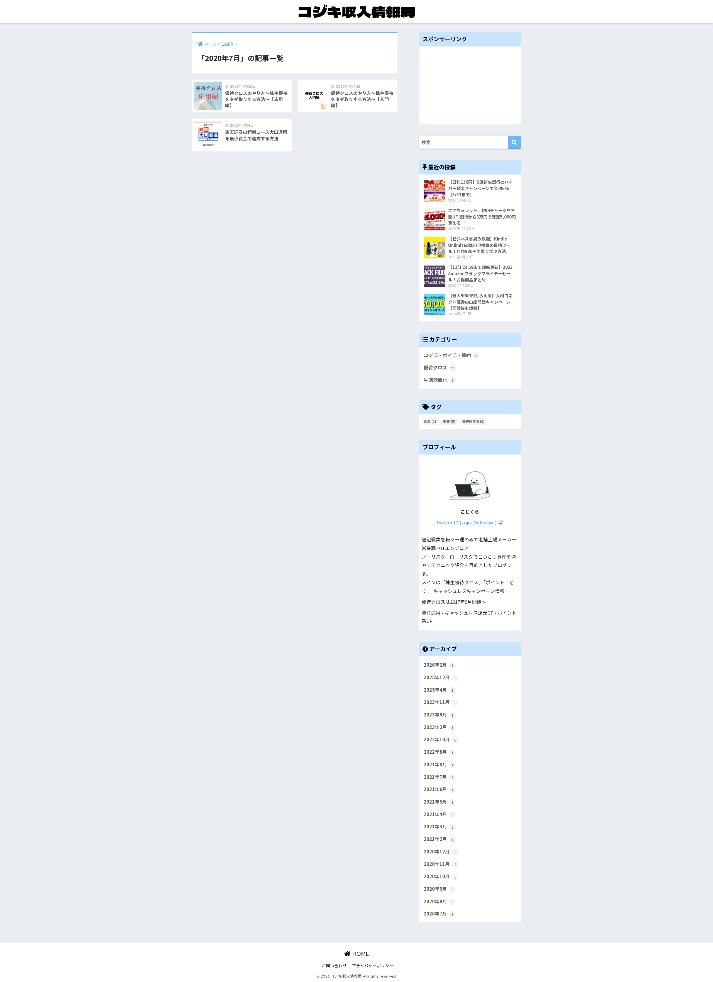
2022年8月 (438, 751)
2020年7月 (438, 913)
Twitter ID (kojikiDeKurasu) (466, 522)
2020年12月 (440, 851)
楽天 (449, 421)
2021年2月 (438, 839)
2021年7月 (438, 777)
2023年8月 (438, 714)
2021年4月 (438, 814)
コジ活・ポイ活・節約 (451, 355)
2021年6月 (438, 789)
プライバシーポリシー (373, 965)
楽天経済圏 (473, 421)
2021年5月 (438, 801)
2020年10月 (440, 876)
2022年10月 (440, 739)
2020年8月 (438, 901)
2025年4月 (438, 689)
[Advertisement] (470, 85)
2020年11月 (440, 864)
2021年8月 (438, 764)
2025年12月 (440, 677)
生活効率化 (439, 380)
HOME (360, 953)
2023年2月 (438, 727)
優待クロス (439, 367)
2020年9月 (438, 888)
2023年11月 (440, 702)
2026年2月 (438, 664)
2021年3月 (438, 826)
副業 (430, 421)
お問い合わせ (334, 965)
